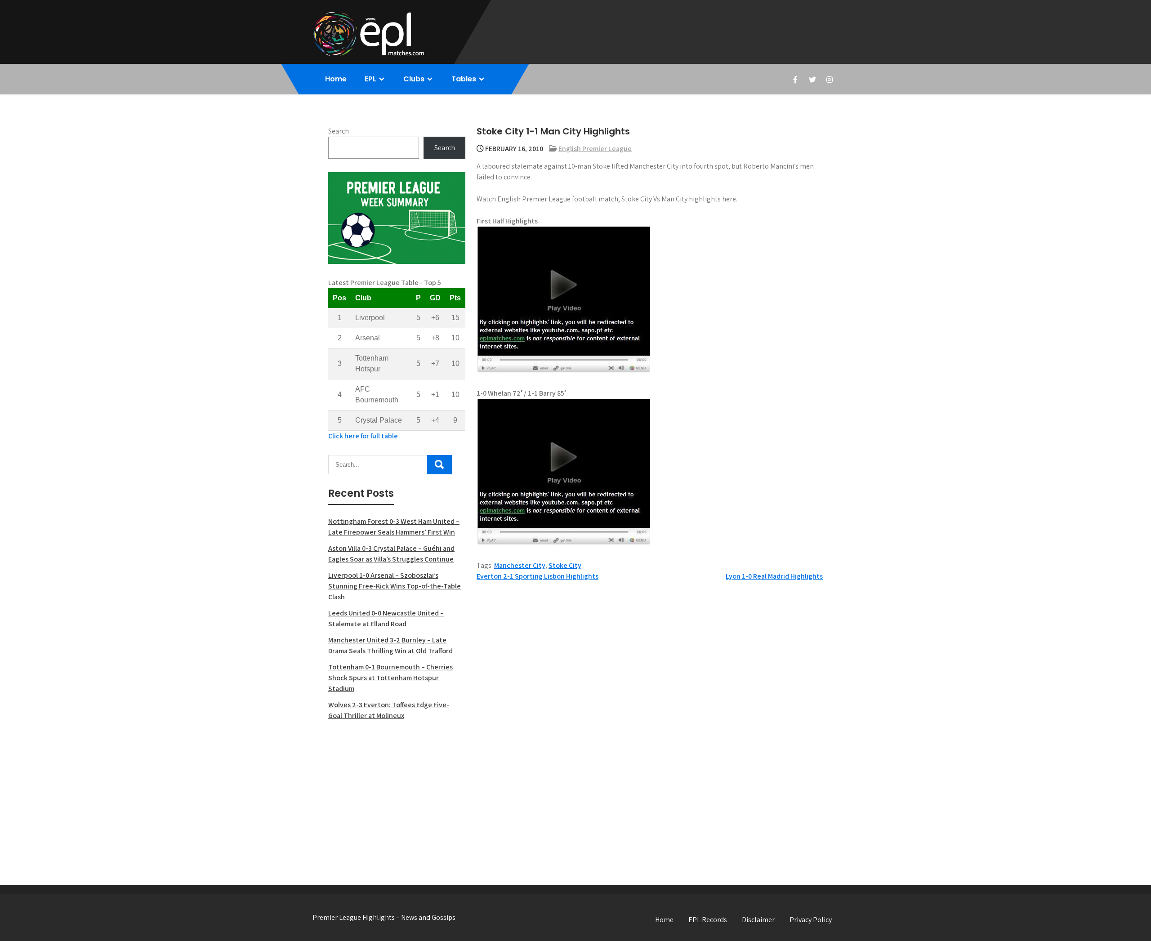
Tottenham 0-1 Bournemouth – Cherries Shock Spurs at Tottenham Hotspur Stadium (390, 677)
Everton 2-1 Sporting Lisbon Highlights (537, 576)
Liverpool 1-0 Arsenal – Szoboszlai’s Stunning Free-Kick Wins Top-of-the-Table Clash (394, 586)
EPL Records (707, 919)
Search (338, 131)
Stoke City (565, 565)
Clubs (413, 79)
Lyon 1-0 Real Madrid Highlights (774, 576)
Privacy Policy (811, 919)
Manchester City (519, 565)
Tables (463, 79)
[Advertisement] (396, 793)
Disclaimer (758, 919)
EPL (370, 79)
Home (336, 79)
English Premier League (595, 148)
